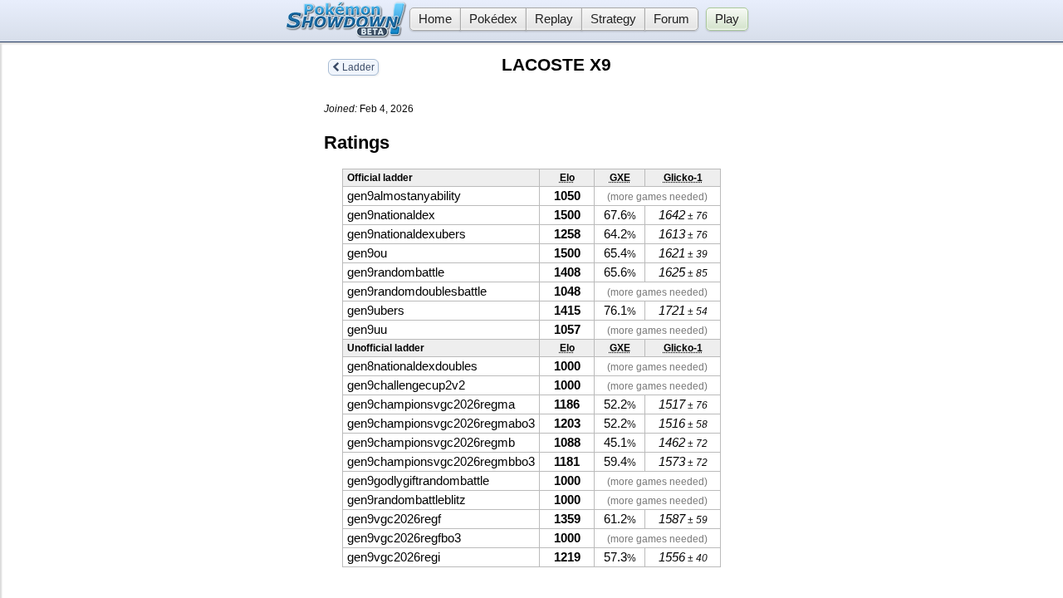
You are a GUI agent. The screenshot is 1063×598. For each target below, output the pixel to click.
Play (727, 19)
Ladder (357, 67)
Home (435, 19)
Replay (554, 19)
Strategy (613, 19)
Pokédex (493, 19)
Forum (671, 19)
